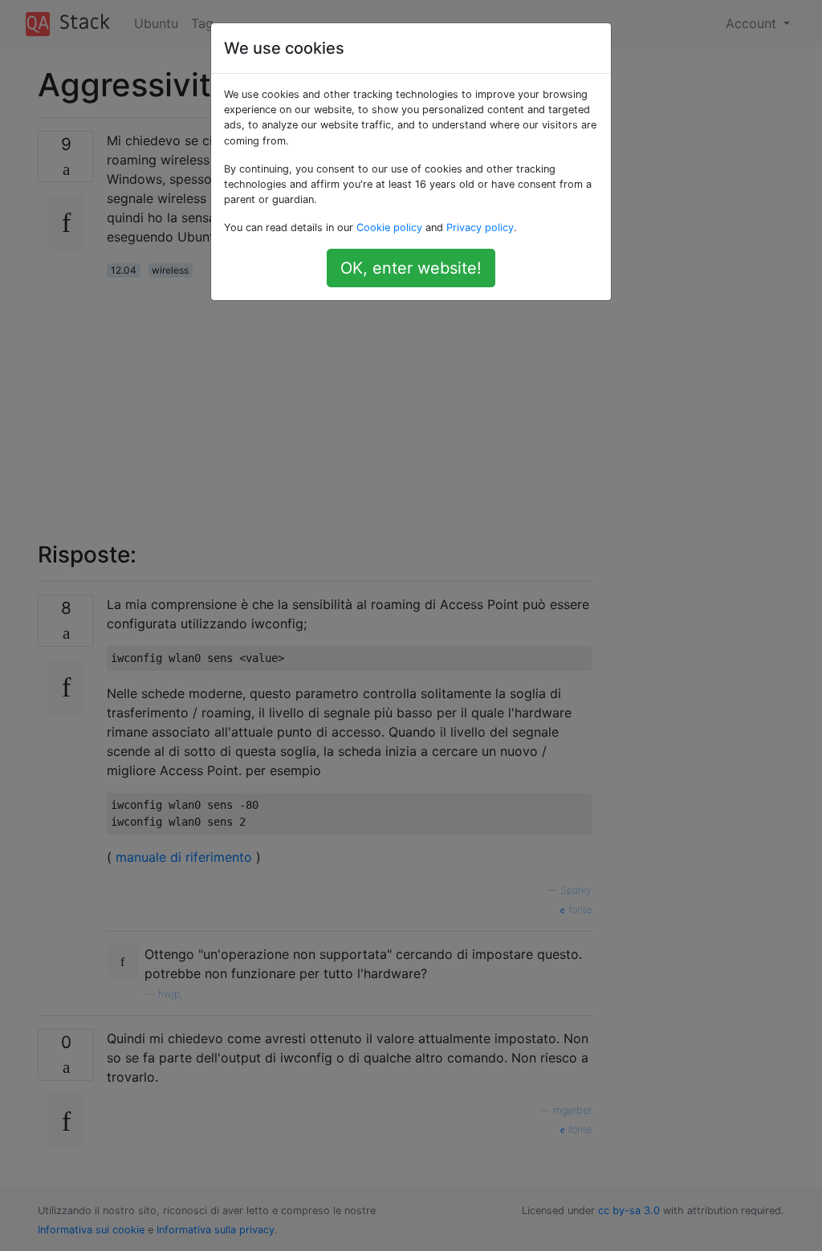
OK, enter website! (411, 268)
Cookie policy (389, 227)
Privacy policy (480, 227)
